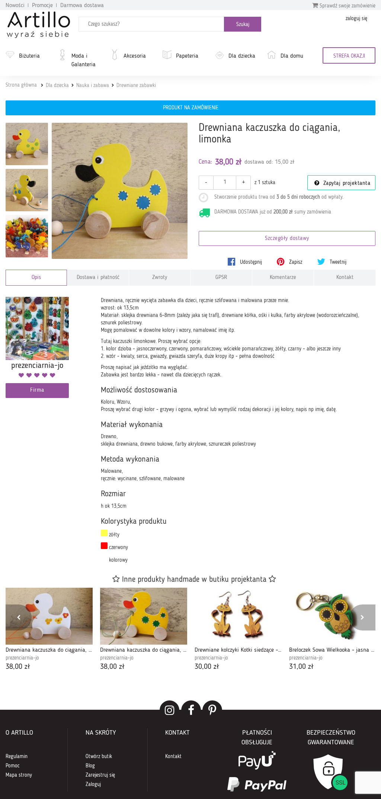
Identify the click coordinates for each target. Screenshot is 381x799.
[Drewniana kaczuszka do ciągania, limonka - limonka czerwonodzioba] (27, 144)
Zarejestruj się (100, 775)
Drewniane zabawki (136, 85)
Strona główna (21, 85)
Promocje (42, 6)
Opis (36, 277)
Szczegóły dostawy (287, 238)
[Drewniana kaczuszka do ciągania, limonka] (120, 191)
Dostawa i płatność (98, 277)
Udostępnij (250, 262)
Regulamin (17, 756)
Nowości (15, 6)
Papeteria (187, 56)
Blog (90, 765)
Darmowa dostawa (82, 6)
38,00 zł (18, 667)
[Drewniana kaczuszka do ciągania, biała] (49, 616)
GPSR (221, 277)
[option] (49, 630)
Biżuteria (29, 56)
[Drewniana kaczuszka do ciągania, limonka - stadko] (27, 236)
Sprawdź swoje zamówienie (346, 6)
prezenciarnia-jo (22, 658)
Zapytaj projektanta (345, 183)
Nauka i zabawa (92, 85)
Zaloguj (93, 784)
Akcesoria (135, 56)
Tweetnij (337, 262)
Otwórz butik (99, 756)
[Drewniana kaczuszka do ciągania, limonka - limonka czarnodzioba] (27, 190)
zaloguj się (356, 18)
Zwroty (159, 277)
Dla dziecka (241, 56)
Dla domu (292, 56)
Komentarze (283, 277)
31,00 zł (301, 667)
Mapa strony (19, 775)
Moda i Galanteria (83, 60)
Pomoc (13, 765)
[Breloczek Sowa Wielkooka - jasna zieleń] (332, 616)
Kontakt (344, 277)
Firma (37, 390)
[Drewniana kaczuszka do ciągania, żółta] (143, 616)
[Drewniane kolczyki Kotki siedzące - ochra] (238, 616)
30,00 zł (207, 667)
